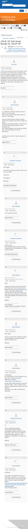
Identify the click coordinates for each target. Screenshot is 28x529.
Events (9, 28)
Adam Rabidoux (16, 275)
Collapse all (12, 38)
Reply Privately (8, 68)
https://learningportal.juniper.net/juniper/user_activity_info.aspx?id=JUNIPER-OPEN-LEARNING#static (16, 484)
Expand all (5, 38)
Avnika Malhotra (16, 465)
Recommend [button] (23, 56)
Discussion (14, 25)
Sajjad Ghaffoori (15, 105)
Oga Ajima (14, 64)
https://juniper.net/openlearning (19, 289)
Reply (3, 68)
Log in (21, 10)
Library (23, 25)
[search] (11, 5)
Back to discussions (6, 35)
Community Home (5, 25)
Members (17, 28)
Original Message (16, 190)
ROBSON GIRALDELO (16, 418)
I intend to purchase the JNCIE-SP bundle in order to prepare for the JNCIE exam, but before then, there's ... (16, 50)
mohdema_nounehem (15, 160)
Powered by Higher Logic (14, 527)
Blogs (3, 28)
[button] (2, 47)
